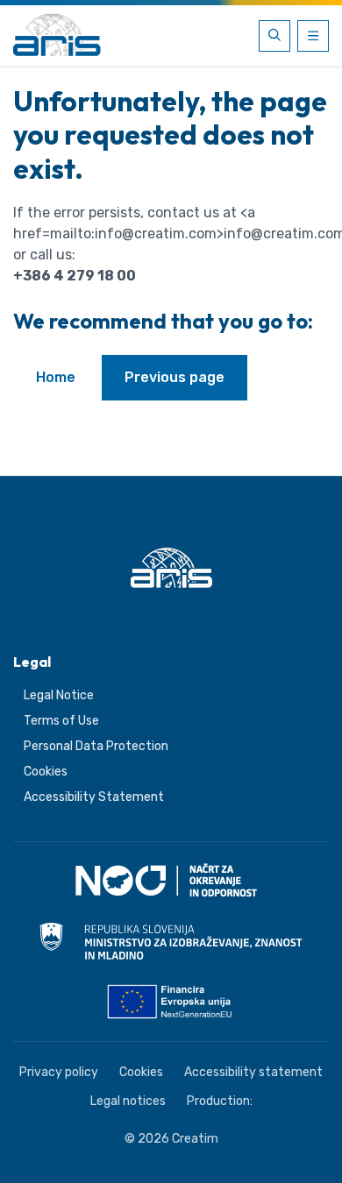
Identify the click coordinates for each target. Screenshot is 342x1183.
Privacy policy (58, 1072)
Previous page (174, 377)
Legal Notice (59, 695)
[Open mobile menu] (313, 36)
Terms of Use (61, 720)
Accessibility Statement (94, 797)
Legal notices (128, 1101)
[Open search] (274, 36)
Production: (220, 1101)
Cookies (46, 771)
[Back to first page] (57, 36)
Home (55, 377)
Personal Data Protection (96, 746)
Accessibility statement (253, 1072)
